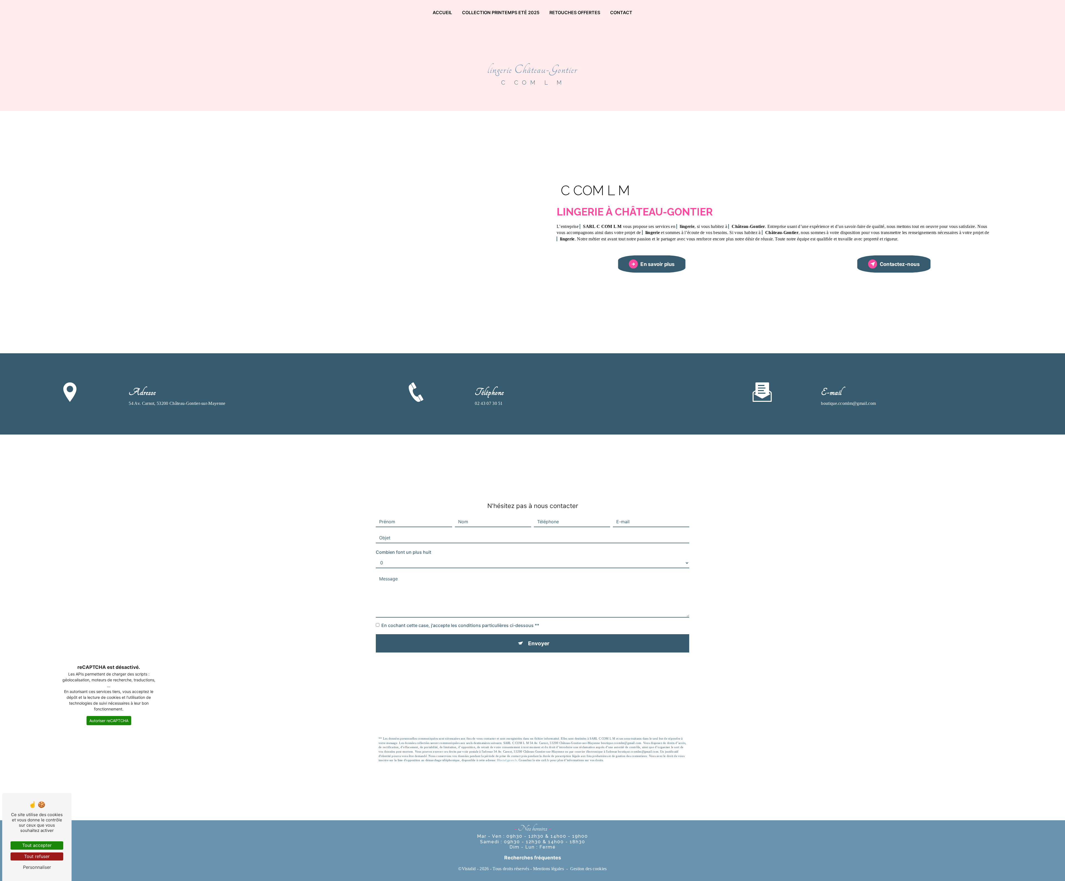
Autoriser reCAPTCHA (108, 720)
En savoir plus (657, 264)
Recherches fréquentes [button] (532, 857)
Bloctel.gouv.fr (507, 760)
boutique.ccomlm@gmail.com (848, 403)
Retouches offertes (574, 12)
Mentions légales (548, 868)
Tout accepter (37, 845)
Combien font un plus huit (403, 552)
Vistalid (469, 868)
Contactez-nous (899, 264)
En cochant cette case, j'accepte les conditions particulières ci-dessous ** (460, 625)
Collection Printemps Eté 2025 (500, 12)
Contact (621, 12)
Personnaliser (37, 867)
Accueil (442, 12)
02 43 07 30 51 (489, 403)
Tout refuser (37, 856)
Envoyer (538, 643)
